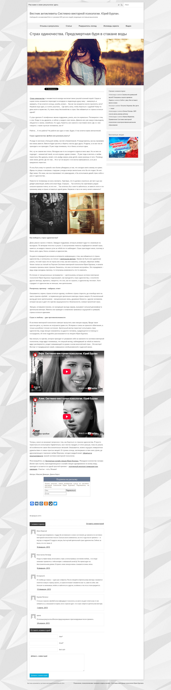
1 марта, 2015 (42, 608)
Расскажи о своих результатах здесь (43, 5)
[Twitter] (119, 5)
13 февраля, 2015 (44, 589)
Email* (61, 643)
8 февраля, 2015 (43, 547)
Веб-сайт (62, 649)
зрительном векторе (68, 259)
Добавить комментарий (39, 675)
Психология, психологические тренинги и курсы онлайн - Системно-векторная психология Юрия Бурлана (108, 683)
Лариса (111, 100)
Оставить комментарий (95, 524)
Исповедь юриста (111, 26)
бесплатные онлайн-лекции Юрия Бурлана (61, 461)
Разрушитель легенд (88, 26)
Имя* (61, 636)
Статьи (69, 26)
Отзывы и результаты (49, 26)
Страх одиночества (37, 98)
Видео (128, 26)
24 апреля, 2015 (43, 623)
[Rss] (122, 5)
